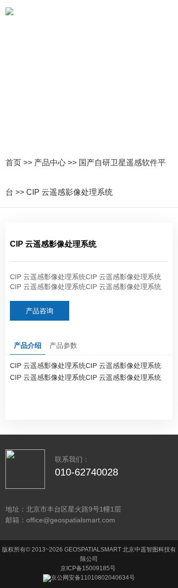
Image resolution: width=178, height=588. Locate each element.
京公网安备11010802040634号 (93, 577)
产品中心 (50, 162)
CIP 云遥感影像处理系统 (69, 192)
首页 (13, 162)
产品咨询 (39, 311)
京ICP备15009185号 (88, 568)
